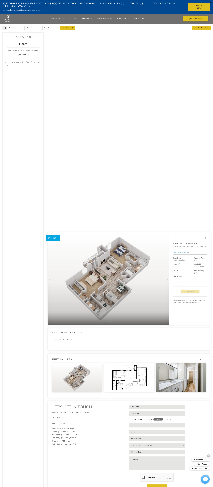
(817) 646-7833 (58, 417)
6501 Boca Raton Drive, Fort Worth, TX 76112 (70, 412)
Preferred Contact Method (141, 419)
